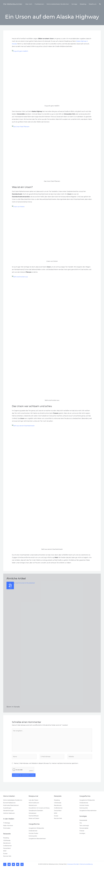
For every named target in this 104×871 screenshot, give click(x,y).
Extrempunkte (33, 836)
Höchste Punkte (33, 833)
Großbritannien (7, 845)
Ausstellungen (7, 808)
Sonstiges (82, 833)
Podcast (81, 830)
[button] (100, 4)
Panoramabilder (83, 828)
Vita (80, 823)
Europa (5, 853)
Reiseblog (83, 4)
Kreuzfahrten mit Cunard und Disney (39, 808)
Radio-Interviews (8, 825)
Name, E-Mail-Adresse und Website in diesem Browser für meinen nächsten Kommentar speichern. (46, 763)
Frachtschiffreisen (34, 816)
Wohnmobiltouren (34, 802)
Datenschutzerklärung (86, 864)
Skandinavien (7, 843)
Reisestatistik (83, 820)
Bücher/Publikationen (9, 802)
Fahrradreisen (32, 813)
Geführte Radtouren (9, 813)
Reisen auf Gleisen (34, 818)
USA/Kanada (6, 840)
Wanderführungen (8, 810)
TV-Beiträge (6, 823)
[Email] (22, 864)
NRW (4, 851)
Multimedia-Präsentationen (11, 805)
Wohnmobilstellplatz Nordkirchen (58, 4)
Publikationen (39, 4)
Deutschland (6, 848)
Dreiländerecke (33, 830)
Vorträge (74, 4)
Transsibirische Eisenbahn (36, 810)
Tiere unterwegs (84, 825)
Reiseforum (92, 4)
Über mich (28, 4)
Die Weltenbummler (12, 4)
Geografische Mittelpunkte (36, 828)
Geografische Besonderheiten (37, 838)
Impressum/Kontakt (73, 864)
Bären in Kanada (13, 707)
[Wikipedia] (4, 864)
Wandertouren (33, 805)
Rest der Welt (7, 856)
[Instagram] (13, 864)
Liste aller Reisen (33, 800)
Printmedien (6, 828)
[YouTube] (17, 864)
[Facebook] (9, 864)
